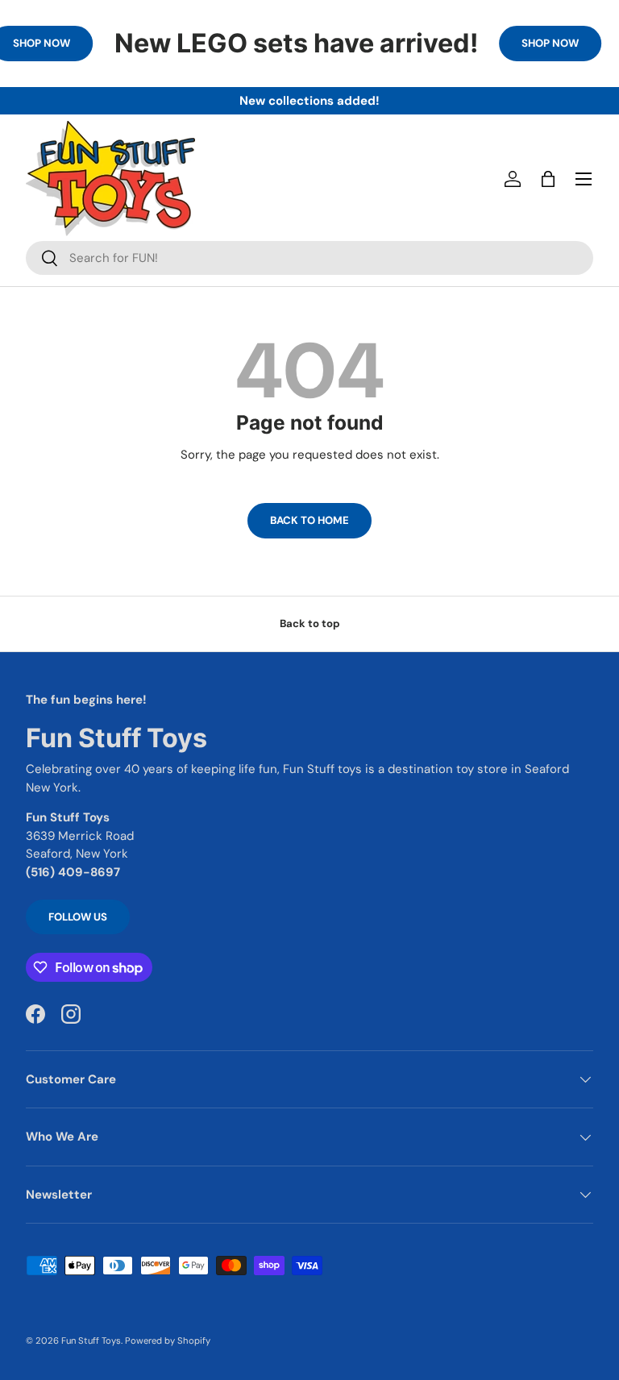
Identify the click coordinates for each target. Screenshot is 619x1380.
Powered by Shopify (167, 1340)
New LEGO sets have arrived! (296, 43)
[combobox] (309, 258)
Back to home (309, 520)
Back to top (310, 623)
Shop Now (550, 43)
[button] (548, 179)
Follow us (77, 917)
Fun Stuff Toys (91, 1340)
